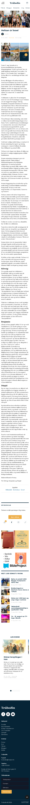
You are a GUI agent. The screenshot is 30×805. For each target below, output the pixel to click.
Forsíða (3, 724)
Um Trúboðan (5, 730)
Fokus (3, 742)
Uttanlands (11, 37)
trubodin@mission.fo (7, 760)
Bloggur (9, 8)
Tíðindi (3, 8)
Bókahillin (16, 8)
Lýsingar (3, 732)
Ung (22, 8)
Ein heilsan (16, 490)
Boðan (28, 8)
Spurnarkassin (5, 726)
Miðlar (3, 750)
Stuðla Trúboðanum (7, 728)
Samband (4, 734)
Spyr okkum (15, 517)
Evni (2, 744)
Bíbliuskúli (9, 490)
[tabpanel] (14, 664)
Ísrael (22, 490)
